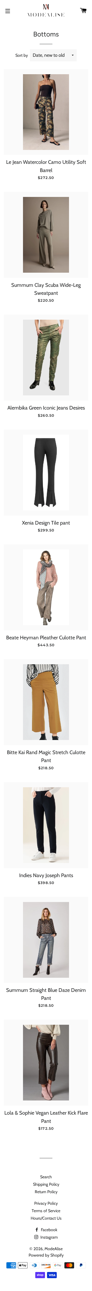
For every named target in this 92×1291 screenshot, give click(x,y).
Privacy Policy (46, 1203)
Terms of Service (46, 1210)
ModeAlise (53, 1248)
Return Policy (46, 1191)
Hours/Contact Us (46, 1218)
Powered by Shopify (46, 1255)
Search (46, 1176)
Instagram (48, 1237)
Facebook (48, 1229)
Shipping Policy (46, 1184)
